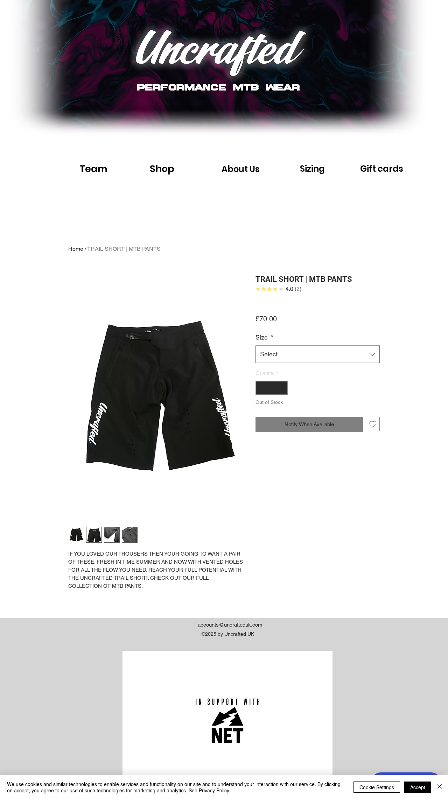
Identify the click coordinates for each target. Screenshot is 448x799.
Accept (417, 787)
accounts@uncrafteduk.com (230, 625)
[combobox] (317, 354)
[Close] (439, 787)
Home (75, 248)
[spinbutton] (272, 387)
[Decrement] (261, 387)
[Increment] (282, 387)
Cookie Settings (376, 787)
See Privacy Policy (209, 790)
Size (264, 337)
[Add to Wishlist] (373, 424)
